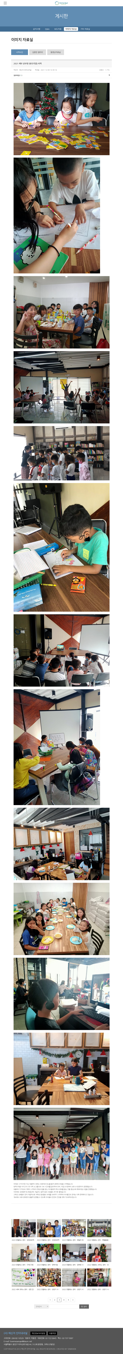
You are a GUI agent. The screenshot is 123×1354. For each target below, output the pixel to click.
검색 (85, 1306)
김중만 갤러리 (37, 52)
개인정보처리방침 (38, 1333)
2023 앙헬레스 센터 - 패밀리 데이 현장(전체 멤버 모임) (80, 1240)
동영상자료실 (56, 52)
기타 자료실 (85, 29)
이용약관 (52, 1333)
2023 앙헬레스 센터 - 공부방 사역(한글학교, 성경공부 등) (81, 1265)
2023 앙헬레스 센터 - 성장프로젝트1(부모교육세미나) (55, 1240)
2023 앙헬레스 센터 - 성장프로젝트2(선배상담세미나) (30, 1240)
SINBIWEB (72, 1349)
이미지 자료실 (71, 29)
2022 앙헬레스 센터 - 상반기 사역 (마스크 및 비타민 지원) (81, 1289)
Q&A (47, 29)
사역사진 (19, 52)
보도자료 (58, 29)
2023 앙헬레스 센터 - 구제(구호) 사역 (24, 1265)
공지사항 (36, 29)
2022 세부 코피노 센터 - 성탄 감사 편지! (25, 1289)
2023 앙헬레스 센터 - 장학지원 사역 (49, 1265)
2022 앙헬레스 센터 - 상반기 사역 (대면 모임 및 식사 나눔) (56, 1289)
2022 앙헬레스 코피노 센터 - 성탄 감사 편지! (102, 1265)
